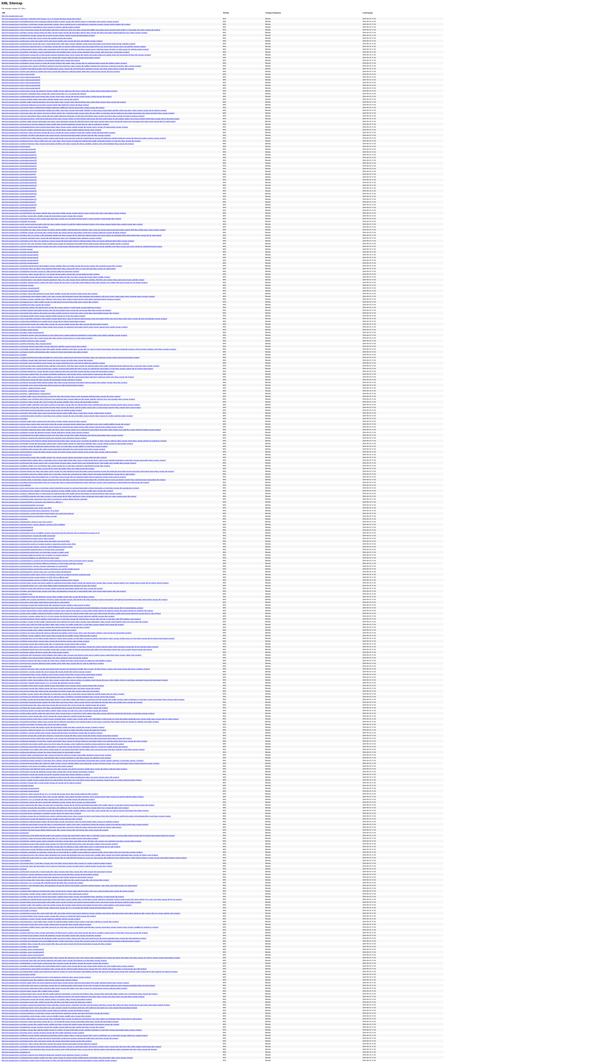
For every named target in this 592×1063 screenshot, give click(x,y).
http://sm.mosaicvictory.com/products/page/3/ (19, 174)
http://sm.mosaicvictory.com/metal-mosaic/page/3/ (20, 788)
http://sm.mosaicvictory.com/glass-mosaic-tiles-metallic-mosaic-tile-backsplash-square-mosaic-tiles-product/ (42, 216)
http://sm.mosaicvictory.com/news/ (15, 519)
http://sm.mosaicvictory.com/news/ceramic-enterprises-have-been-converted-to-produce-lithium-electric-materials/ (44, 499)
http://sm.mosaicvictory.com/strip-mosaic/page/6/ (20, 252)
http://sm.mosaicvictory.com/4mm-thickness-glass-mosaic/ (24, 341)
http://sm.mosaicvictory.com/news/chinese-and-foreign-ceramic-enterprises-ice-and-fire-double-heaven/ (41, 569)
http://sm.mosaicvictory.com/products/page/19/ (19, 160)
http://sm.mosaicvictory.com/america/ (16, 888)
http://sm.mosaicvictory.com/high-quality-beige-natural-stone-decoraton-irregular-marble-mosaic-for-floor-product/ (44, 421)
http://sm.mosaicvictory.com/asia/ (14, 869)
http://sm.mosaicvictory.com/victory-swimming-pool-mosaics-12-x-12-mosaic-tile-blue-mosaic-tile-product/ (41, 19)
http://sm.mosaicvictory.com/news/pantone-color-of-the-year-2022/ (27, 508)
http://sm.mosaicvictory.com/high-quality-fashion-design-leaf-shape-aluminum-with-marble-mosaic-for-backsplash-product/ (47, 877)
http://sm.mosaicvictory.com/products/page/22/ (19, 191)
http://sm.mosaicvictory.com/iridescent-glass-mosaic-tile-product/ (26, 305)
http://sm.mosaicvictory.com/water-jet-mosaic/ (19, 221)
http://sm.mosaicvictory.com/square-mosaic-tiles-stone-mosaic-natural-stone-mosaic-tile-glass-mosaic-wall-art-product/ (46, 924)
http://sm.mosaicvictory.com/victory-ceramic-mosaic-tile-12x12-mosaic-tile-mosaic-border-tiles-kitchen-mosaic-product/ (46, 672)
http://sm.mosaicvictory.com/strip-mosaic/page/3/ (20, 255)
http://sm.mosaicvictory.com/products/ (16, 146)
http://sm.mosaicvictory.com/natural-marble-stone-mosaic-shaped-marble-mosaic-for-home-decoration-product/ (43, 316)
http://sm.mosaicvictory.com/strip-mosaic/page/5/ (20, 260)
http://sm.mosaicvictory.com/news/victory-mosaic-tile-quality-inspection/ (28, 536)
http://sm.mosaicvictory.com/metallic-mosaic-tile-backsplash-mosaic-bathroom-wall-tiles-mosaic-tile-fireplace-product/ (46, 1010)
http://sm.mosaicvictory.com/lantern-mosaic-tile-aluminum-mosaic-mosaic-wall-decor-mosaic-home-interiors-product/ (45, 432)
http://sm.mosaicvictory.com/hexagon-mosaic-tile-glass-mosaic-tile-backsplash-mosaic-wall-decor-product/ (42, 380)
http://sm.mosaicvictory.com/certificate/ (16, 485)
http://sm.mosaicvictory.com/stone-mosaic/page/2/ (20, 291)
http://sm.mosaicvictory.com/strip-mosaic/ (17, 249)
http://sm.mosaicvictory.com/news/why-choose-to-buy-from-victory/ (27, 522)
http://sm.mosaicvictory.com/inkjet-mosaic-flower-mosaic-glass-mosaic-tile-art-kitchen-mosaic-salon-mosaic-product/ (45, 641)
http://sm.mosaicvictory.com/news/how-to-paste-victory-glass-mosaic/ (28, 538)
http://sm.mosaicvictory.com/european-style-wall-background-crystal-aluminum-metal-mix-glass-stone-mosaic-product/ (46, 977)
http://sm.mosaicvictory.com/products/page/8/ (19, 188)
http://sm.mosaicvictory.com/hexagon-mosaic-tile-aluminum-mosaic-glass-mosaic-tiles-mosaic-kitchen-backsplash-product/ (48, 772)
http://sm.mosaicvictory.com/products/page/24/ (19, 205)
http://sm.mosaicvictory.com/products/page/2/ (19, 202)
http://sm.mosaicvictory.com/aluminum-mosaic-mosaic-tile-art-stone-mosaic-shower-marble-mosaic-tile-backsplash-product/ (48, 35)
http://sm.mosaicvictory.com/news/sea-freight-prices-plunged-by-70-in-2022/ (30, 511)
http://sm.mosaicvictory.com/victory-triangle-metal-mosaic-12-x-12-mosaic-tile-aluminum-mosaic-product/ (41, 683)
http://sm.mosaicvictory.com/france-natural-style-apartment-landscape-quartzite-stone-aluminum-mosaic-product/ (44, 438)
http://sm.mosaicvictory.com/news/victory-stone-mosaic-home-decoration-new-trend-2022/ (36, 541)
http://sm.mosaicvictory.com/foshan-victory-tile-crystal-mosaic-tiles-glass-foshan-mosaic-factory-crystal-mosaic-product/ (47, 338)
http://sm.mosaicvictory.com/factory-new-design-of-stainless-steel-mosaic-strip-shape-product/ (37, 766)
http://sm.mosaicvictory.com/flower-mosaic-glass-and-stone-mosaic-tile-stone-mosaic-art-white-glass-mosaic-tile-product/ (47, 360)
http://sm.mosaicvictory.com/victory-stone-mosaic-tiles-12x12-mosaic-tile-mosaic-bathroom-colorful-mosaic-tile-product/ (47, 716)
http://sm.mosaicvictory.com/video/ (15, 418)
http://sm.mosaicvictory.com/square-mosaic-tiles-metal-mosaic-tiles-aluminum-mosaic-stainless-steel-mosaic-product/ (46, 605)
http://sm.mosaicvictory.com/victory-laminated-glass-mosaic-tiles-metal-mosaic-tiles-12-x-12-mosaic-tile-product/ (44, 94)
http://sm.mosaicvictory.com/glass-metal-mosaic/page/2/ (23, 332)
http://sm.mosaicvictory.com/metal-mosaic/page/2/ (20, 791)
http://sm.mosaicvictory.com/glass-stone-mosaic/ (20, 946)
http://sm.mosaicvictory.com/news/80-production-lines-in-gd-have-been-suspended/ (33, 549)
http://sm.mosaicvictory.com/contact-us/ (17, 455)
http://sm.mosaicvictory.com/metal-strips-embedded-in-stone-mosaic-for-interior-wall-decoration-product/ (41, 27)
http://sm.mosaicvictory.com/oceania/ (15, 930)
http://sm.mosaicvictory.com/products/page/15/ (19, 194)
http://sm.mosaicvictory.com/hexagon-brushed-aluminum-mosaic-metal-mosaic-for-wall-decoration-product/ (42, 410)
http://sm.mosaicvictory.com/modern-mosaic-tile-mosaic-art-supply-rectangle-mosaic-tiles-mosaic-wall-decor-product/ (46, 774)
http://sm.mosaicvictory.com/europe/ (15, 833)
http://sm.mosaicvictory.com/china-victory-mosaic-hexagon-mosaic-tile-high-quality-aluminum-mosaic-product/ (43, 1033)
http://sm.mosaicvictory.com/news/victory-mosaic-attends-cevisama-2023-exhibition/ (33, 524)
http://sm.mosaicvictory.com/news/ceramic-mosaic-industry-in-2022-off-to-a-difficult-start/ (35, 577)
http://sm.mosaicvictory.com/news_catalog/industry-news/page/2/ (26, 393)
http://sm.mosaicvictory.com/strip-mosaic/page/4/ (20, 263)
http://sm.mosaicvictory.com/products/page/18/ (19, 163)
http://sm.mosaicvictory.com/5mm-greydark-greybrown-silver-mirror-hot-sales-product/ (34, 724)
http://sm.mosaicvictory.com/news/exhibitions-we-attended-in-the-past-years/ (30, 558)
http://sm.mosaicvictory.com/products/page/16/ (19, 177)
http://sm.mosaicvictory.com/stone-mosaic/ (18, 285)
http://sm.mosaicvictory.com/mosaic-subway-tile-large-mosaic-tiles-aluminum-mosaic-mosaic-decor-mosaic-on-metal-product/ (49, 802)
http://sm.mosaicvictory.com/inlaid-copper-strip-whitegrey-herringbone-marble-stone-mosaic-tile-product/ (41, 60)
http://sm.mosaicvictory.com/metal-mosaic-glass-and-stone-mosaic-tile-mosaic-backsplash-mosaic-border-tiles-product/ (47, 1041)
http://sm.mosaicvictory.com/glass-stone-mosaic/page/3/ (23, 949)
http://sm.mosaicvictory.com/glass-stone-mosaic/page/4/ (23, 955)
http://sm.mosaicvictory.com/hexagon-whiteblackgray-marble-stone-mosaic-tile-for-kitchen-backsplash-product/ (43, 321)
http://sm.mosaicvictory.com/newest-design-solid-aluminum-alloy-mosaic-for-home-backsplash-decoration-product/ (45, 352)
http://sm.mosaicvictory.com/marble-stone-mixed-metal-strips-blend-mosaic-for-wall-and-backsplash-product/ (43, 385)
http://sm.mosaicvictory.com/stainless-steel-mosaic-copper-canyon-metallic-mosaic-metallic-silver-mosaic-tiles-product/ (46, 1016)
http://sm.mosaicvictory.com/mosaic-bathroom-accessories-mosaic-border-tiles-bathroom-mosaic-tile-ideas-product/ (45, 105)
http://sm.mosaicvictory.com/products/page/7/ (19, 196)
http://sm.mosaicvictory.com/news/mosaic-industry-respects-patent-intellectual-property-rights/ (37, 547)
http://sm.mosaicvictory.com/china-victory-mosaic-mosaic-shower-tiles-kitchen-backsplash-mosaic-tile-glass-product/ (46, 627)
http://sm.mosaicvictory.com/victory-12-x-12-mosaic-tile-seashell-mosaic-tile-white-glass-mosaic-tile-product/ (42, 883)
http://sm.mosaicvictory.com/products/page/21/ (19, 180)
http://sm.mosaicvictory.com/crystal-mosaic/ (18, 74)
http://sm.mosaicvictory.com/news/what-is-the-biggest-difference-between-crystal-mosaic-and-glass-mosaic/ (42, 563)
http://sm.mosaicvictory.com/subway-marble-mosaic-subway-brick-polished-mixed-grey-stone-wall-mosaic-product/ (45, 894)
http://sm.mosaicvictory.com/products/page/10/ (19, 169)
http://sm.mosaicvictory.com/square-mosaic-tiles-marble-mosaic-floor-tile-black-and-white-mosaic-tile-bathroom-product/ (47, 1002)
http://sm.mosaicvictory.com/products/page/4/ (19, 210)
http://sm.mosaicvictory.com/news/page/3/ (17, 527)
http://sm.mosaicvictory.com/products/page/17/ (19, 199)
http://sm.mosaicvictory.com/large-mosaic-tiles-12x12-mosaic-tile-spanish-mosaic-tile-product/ (37, 38)
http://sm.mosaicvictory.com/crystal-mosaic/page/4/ (21, 88)
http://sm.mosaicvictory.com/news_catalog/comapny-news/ (24, 388)
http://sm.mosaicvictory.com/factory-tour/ (17, 594)
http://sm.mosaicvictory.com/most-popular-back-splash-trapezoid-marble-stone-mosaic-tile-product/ (39, 630)
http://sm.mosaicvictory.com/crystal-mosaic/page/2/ (21, 82)
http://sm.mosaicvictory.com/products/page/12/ (19, 166)
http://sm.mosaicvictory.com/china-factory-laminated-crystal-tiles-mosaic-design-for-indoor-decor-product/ (41, 813)
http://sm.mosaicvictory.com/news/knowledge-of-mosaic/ (23, 505)
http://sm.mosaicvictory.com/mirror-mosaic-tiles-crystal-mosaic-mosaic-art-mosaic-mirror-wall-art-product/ (41, 783)
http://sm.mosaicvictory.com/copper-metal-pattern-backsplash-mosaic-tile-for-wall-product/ (36, 602)
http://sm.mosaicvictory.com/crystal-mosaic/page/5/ (21, 85)
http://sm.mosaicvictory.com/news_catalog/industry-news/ (23, 391)
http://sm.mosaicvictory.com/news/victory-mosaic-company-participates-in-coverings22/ (35, 566)
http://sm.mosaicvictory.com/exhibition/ (16, 860)
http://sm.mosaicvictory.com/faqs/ (14, 355)
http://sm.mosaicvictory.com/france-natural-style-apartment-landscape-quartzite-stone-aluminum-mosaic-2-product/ (45, 1055)
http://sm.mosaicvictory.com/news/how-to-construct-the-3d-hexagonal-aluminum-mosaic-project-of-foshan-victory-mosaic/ (47, 561)
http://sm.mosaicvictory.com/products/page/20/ (19, 182)
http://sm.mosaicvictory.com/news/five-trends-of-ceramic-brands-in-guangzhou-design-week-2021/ (39, 544)
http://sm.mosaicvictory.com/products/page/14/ (19, 185)
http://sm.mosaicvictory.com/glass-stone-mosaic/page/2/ (23, 952)
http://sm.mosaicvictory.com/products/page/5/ (19, 207)
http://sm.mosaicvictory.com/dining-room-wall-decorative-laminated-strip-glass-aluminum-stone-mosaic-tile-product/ (45, 658)
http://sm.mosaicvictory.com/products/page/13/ (19, 157)
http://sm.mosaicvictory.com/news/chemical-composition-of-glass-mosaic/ (29, 516)
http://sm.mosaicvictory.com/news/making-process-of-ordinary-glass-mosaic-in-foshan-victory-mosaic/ (40, 580)
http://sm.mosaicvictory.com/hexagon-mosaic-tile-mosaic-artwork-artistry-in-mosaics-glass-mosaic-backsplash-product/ (47, 999)
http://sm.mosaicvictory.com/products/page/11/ (19, 155)
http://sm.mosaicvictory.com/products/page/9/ (19, 149)
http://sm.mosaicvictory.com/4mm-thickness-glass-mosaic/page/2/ (26, 343)
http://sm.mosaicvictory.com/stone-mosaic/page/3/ (20, 288)
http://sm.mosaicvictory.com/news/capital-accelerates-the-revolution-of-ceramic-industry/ (35, 555)
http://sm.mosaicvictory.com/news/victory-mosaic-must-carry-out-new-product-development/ (36, 572)
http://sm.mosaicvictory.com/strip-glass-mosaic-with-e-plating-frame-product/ (30, 991)
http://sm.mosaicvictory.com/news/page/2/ (17, 530)
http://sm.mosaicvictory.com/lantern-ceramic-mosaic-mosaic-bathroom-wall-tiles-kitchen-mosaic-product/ (41, 919)
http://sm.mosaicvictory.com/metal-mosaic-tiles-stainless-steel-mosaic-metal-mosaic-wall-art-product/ (40, 980)
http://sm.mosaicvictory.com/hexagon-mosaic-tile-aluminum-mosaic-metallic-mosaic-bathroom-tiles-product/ (42, 819)
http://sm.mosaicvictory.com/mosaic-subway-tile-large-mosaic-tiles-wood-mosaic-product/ (35, 652)
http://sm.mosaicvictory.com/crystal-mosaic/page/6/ (21, 77)
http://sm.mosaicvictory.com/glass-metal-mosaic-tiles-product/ (25, 227)
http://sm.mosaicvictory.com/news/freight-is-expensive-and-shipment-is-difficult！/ (32, 502)
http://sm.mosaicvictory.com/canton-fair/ (17, 666)
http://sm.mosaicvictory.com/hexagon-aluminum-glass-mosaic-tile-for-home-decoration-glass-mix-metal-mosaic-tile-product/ (48, 468)
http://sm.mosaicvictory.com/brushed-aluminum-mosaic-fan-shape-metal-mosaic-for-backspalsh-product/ (41, 752)
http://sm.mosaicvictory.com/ (12, 16)
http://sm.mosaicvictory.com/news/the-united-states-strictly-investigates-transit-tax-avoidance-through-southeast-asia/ (46, 574)
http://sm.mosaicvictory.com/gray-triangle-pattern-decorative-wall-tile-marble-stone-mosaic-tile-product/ (40, 99)
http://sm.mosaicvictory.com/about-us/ (16, 1052)
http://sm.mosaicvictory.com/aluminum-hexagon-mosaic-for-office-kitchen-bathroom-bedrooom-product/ (40, 271)
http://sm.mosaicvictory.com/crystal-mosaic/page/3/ (21, 80)
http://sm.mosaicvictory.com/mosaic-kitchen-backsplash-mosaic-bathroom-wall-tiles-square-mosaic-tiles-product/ (44, 346)
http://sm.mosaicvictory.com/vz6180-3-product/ (19, 910)
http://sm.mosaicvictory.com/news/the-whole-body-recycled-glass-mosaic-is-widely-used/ (35, 552)
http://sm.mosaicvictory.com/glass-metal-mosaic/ (20, 330)
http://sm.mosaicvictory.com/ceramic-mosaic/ (19, 974)
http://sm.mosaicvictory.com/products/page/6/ (19, 152)
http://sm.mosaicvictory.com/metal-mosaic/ (18, 785)
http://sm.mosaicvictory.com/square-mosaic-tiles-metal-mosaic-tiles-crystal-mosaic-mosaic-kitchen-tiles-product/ (44, 644)
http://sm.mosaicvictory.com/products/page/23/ (19, 171)
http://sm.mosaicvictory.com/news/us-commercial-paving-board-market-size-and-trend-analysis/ (38, 513)
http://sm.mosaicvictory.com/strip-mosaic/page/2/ (20, 257)
